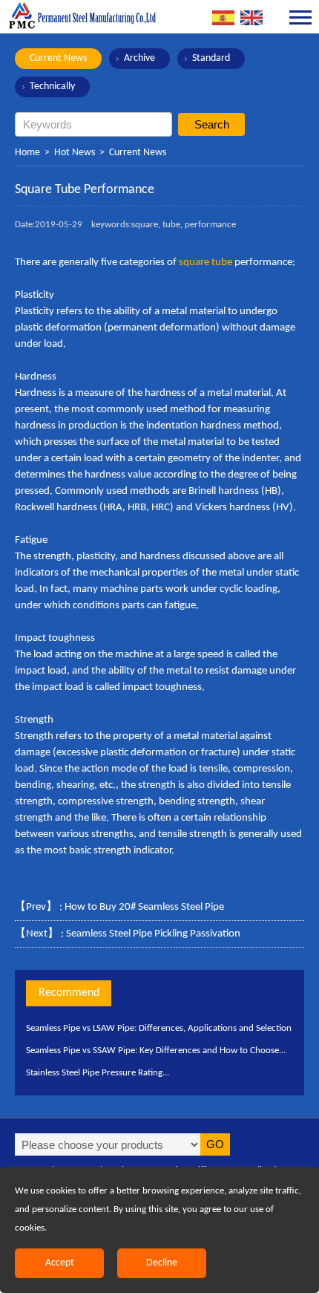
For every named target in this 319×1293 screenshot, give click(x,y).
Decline (161, 1262)
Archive (139, 58)
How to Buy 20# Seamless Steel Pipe (144, 907)
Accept (59, 1262)
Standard (211, 58)
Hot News (74, 152)
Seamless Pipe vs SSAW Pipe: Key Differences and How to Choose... (156, 1050)
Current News (58, 58)
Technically (52, 86)
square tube (206, 262)
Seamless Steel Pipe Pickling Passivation (153, 933)
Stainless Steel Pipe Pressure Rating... (97, 1073)
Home (27, 152)
